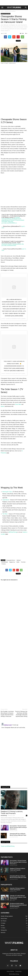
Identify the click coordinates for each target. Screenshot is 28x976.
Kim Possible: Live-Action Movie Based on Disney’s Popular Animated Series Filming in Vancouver (7, 714)
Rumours (3, 932)
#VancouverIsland (19, 220)
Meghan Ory (12, 562)
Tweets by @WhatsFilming (7, 846)
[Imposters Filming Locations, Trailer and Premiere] (5, 889)
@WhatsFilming (13, 532)
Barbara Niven (16, 318)
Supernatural (5, 499)
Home (2, 11)
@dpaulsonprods (6, 220)
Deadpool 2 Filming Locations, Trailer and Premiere (12, 812)
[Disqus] (14, 741)
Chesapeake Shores (10, 560)
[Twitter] (20, 965)
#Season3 (12, 220)
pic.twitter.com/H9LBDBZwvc (9, 223)
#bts (23, 244)
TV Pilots (3, 928)
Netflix (18, 562)
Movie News (4, 918)
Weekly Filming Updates (5, 13)
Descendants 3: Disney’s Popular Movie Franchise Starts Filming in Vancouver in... (18, 827)
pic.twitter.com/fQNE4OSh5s (9, 245)
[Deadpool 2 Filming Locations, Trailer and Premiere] (14, 800)
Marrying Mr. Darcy (7, 491)
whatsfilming (4, 815)
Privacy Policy (18, 971)
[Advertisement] (14, 3)
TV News (3, 923)
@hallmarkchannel (16, 218)
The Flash (4, 514)
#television (10, 221)
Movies (2, 925)
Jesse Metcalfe (17, 373)
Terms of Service (10, 971)
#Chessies (17, 217)
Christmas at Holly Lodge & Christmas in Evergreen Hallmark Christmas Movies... (18, 905)
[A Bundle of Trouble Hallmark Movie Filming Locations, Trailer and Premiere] (5, 897)
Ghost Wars (18, 404)
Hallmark (19, 560)
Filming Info (4, 930)
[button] (26, 7)
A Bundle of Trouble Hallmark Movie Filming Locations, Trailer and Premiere (18, 897)
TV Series (3, 563)
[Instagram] (11, 965)
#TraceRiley (5, 221)
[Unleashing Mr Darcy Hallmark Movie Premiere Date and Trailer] (4, 835)
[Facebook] (7, 965)
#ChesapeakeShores (6, 218)
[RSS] (16, 965)
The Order (23, 562)
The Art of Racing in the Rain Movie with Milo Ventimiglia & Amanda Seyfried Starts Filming (21, 714)
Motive (2, 406)
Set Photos (3, 921)
